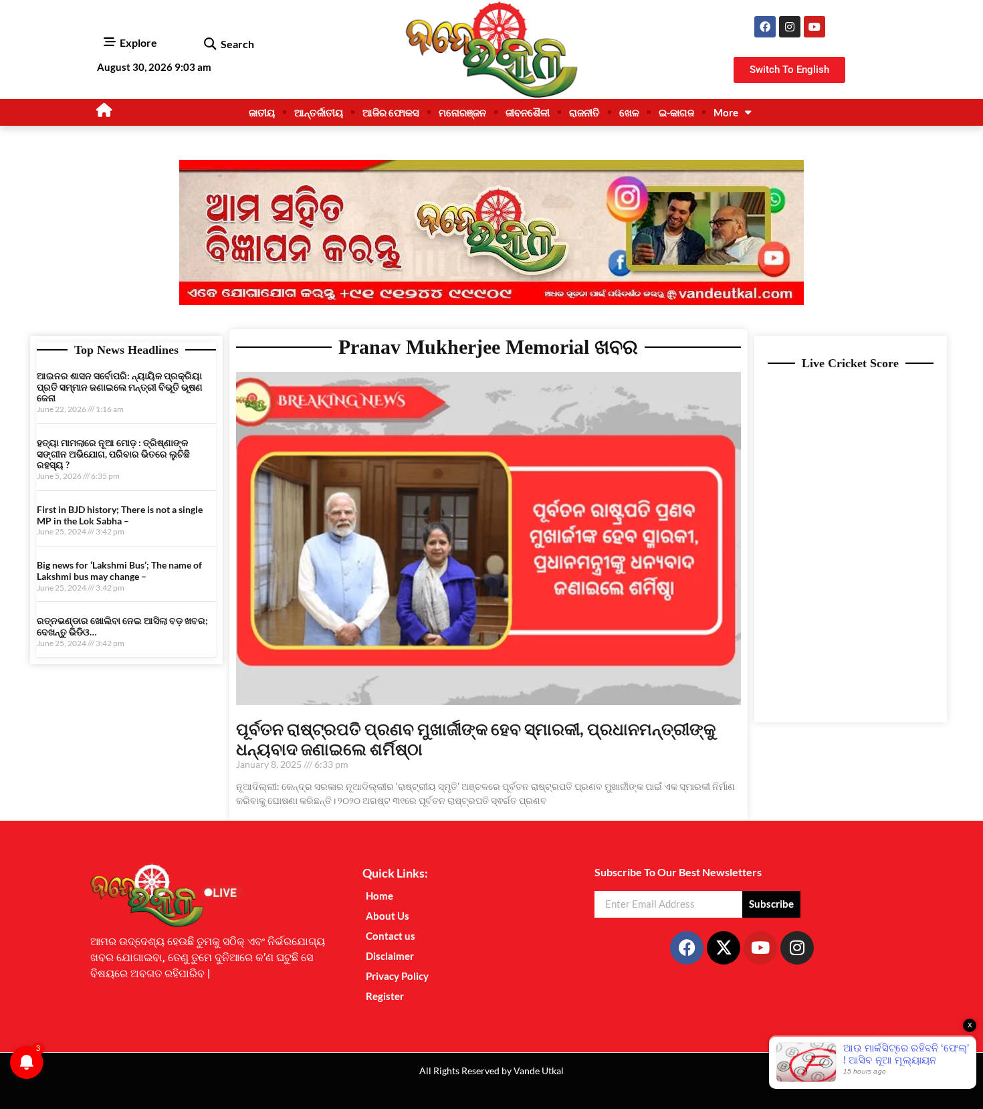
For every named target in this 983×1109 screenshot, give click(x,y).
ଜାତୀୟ (262, 112)
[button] (210, 44)
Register (385, 996)
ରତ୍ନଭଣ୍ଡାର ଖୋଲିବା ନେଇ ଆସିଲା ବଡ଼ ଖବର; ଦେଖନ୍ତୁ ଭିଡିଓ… (122, 626)
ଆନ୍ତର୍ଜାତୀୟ (318, 112)
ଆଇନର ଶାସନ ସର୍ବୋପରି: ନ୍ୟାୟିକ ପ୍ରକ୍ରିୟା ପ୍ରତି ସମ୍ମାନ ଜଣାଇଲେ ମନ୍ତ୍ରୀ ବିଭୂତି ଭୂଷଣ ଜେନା (120, 387)
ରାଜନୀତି (584, 112)
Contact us (390, 936)
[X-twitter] (723, 948)
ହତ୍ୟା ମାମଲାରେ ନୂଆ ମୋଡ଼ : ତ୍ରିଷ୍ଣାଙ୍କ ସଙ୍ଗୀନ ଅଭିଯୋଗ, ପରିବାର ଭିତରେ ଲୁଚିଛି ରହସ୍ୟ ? (113, 454)
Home (379, 896)
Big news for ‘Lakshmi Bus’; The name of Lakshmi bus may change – (119, 570)
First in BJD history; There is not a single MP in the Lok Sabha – (120, 515)
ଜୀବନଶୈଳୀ (528, 112)
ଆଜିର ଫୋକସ (390, 112)
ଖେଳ (629, 112)
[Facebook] (765, 26)
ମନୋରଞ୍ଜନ (462, 112)
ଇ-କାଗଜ (676, 112)
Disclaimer (390, 956)
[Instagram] (789, 26)
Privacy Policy (397, 976)
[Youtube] (814, 26)
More (726, 112)
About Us (387, 916)
